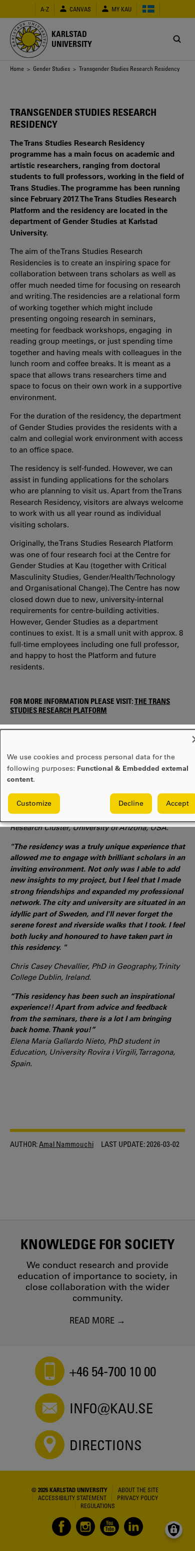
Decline (131, 803)
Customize (34, 803)
